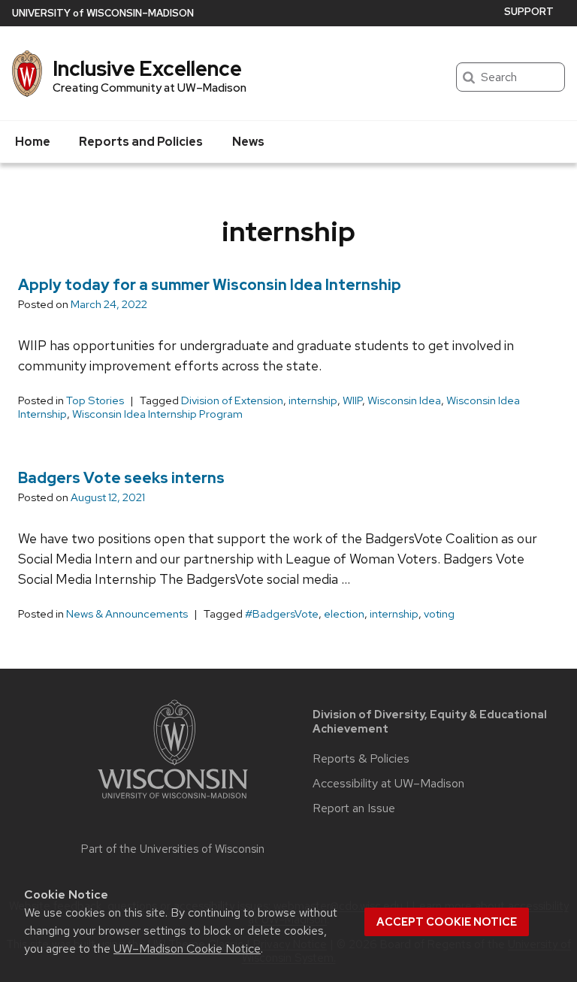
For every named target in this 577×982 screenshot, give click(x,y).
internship (312, 400)
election (344, 613)
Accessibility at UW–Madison (388, 783)
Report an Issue (354, 808)
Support (529, 11)
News (248, 142)
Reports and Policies (141, 142)
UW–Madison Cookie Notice (187, 948)
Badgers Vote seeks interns (121, 478)
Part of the (172, 849)
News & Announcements (127, 613)
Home (32, 142)
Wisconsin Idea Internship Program (157, 414)
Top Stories (95, 400)
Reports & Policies (361, 758)
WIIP (352, 400)
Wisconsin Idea (404, 400)
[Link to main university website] (173, 801)
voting (439, 613)
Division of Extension (232, 400)
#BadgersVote (282, 613)
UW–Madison (103, 13)
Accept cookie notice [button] (446, 921)
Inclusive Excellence (147, 68)
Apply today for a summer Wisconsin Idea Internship (209, 285)
